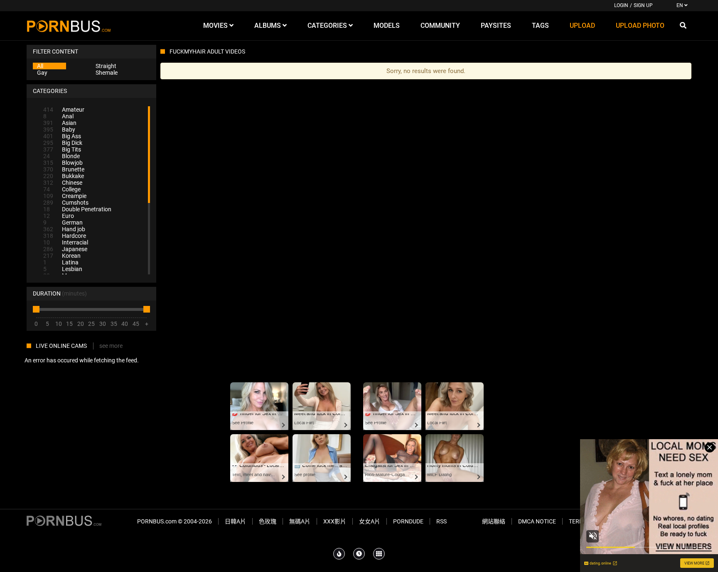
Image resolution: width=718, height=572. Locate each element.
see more (111, 345)
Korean (62, 255)
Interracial (65, 242)
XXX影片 (334, 521)
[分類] (379, 554)
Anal (58, 116)
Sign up (643, 5)
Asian (59, 123)
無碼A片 (299, 521)
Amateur (63, 109)
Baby (59, 129)
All (40, 66)
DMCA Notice (537, 521)
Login (621, 5)
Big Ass (62, 136)
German (63, 222)
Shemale (107, 72)
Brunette (63, 169)
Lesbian (62, 269)
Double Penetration (77, 209)
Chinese (62, 182)
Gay (42, 72)
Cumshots (66, 202)
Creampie (64, 196)
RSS (441, 521)
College (62, 189)
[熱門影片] (339, 554)
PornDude (408, 521)
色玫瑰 (267, 521)
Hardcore (64, 235)
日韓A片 (235, 521)
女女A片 (369, 521)
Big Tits (62, 149)
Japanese (65, 249)
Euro (58, 216)
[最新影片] (359, 554)
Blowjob (63, 162)
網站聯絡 (493, 521)
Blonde (61, 156)
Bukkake (63, 176)
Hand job (64, 229)
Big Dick (62, 142)
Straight (106, 66)
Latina (61, 262)
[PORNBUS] (69, 25)
